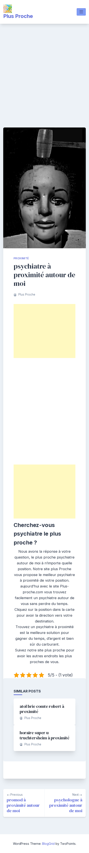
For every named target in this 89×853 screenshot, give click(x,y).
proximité (21, 258)
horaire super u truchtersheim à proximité (44, 735)
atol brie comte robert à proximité (42, 708)
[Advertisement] (44, 70)
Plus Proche (18, 16)
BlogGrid (48, 843)
